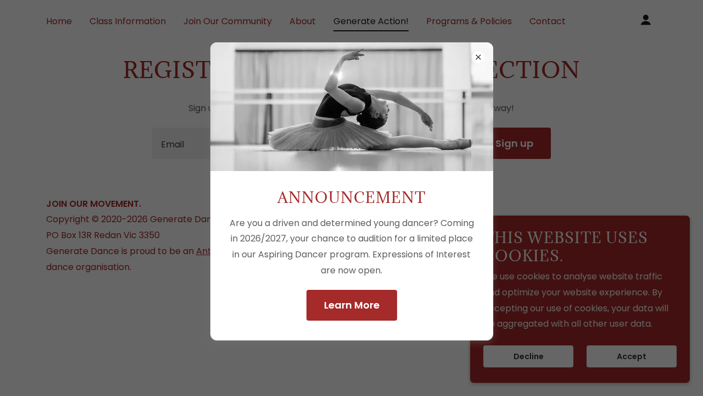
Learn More (352, 305)
